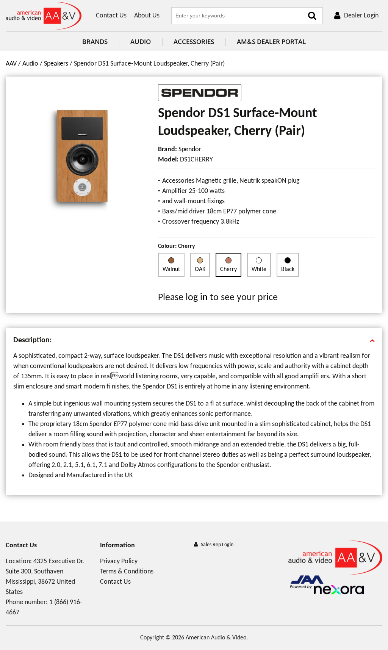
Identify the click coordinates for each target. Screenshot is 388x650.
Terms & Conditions (126, 571)
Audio (140, 41)
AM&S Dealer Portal (271, 41)
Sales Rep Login (217, 545)
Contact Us (111, 15)
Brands (95, 41)
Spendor (189, 149)
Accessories (194, 41)
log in (197, 298)
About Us (147, 15)
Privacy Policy (119, 561)
